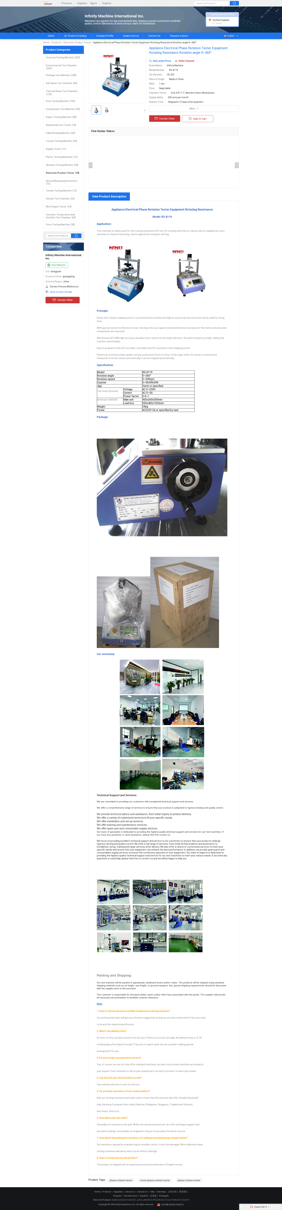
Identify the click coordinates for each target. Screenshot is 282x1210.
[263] (61, 67)
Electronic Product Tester (77, 42)
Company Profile (104, 36)
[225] (63, 57)
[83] (61, 83)
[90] (63, 109)
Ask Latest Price (162, 61)
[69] (61, 216)
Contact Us (154, 36)
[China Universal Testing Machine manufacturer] (61, 20)
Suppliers (82, 3)
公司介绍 (172, 1192)
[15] (62, 157)
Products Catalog (77, 36)
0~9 (187, 1200)
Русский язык (130, 1196)
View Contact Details (61, 292)
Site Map (161, 1192)
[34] (61, 141)
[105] (60, 101)
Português (164, 1196)
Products (67, 3)
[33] (60, 198)
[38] (60, 224)
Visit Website (58, 265)
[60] (60, 133)
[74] (58, 206)
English (231, 36)
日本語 (153, 1196)
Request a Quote (179, 36)
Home (51, 36)
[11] (56, 149)
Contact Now (65, 300)
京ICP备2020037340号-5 (172, 1204)
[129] (62, 92)
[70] (61, 125)
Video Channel (186, 61)
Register (106, 3)
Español (144, 1196)
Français (117, 1196)
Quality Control (131, 36)
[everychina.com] (51, 3)
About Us (129, 1192)
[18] (62, 173)
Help (152, 1192)
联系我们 (183, 1192)
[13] (61, 190)
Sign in (93, 3)
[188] (61, 75)
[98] (61, 117)
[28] (62, 165)
